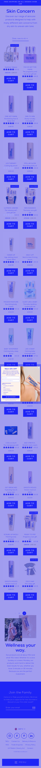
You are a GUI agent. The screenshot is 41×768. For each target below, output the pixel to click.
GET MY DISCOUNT (11, 396)
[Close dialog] (39, 368)
